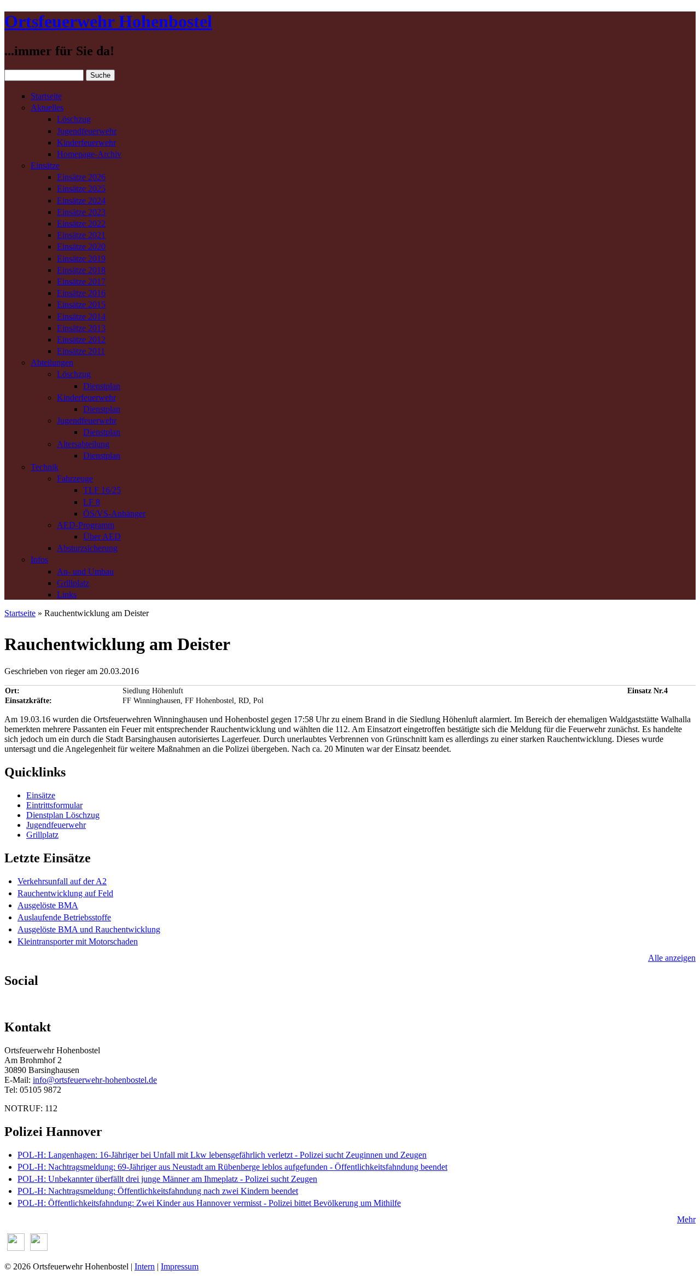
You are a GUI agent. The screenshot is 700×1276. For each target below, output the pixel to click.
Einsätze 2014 (81, 316)
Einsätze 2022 (81, 223)
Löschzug (74, 119)
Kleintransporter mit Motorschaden (78, 941)
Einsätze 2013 (81, 328)
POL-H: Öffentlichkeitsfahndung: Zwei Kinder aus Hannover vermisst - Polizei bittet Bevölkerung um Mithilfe (209, 1203)
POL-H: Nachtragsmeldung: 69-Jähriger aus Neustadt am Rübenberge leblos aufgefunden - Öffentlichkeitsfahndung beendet (232, 1166)
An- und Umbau (85, 571)
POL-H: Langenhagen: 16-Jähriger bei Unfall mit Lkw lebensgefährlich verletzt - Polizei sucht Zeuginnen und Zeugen (222, 1154)
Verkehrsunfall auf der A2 (62, 881)
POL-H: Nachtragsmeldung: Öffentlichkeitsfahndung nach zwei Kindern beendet (158, 1191)
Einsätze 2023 (81, 212)
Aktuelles (47, 107)
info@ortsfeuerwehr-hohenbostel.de (95, 1079)
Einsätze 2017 (81, 281)
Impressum (180, 1266)
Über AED (102, 536)
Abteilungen (52, 362)
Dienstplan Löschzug (63, 815)
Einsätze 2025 (81, 188)
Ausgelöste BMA (48, 905)
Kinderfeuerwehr (86, 142)
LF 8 (91, 502)
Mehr (686, 1219)
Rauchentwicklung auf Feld (65, 893)
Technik (45, 467)
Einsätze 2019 (81, 258)
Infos (39, 559)
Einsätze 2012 (81, 339)
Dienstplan (101, 386)
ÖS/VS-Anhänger (114, 513)
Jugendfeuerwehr (86, 131)
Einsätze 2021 (81, 235)
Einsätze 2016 (81, 293)
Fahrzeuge (75, 478)
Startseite (46, 96)
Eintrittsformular (54, 805)
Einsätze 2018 (81, 270)
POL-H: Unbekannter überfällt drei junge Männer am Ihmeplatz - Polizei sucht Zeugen (167, 1179)
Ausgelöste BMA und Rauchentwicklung (89, 929)
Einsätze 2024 (81, 200)
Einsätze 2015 (81, 304)
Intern (145, 1266)
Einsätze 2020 (81, 246)
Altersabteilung (83, 444)
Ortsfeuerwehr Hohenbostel (108, 21)
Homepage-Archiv (89, 154)
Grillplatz (73, 583)
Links (67, 594)
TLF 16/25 (102, 490)
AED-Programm (85, 525)
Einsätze (45, 165)
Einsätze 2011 (81, 351)
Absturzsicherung (87, 548)
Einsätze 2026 (81, 177)
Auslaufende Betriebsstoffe (64, 917)
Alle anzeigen (672, 957)
